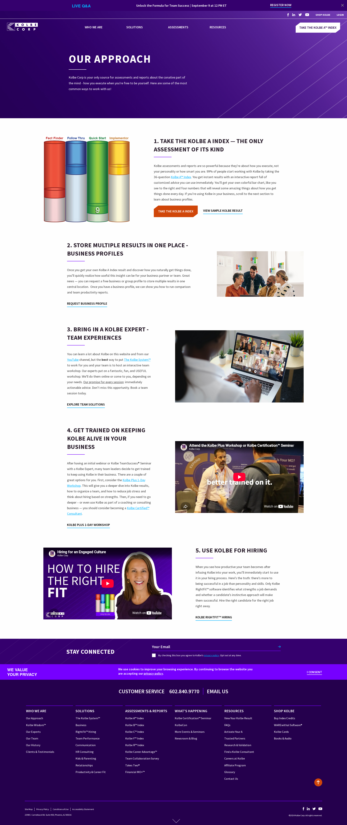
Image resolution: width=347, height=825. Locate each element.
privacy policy (211, 655)
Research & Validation (237, 745)
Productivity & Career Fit (91, 772)
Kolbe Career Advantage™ (141, 752)
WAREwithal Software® (288, 725)
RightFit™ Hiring (86, 731)
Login (340, 14)
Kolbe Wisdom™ (36, 725)
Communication (86, 745)
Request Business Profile (87, 303)
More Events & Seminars (190, 731)
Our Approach (34, 718)
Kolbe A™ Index (181, 177)
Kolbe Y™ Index (134, 738)
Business (81, 725)
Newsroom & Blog (186, 738)
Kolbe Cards (281, 731)
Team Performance (88, 738)
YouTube (73, 360)
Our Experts (33, 731)
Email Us (217, 691)
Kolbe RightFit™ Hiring (214, 617)
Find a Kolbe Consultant (239, 752)
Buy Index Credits (284, 718)
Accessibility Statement (83, 809)
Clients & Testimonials (40, 752)
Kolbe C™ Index (134, 731)
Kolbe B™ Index (134, 725)
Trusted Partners (234, 738)
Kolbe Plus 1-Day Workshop (88, 525)
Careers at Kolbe (234, 758)
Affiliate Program (235, 765)
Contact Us (231, 778)
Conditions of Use (60, 809)
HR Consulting (85, 752)
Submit (279, 647)
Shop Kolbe (323, 14)
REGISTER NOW (280, 5)
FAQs (227, 725)
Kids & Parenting (86, 758)
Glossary (229, 772)
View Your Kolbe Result (238, 718)
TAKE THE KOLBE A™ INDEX (318, 27)
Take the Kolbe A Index (175, 211)
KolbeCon (181, 725)
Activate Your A (233, 731)
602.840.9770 (184, 691)
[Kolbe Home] (22, 26)
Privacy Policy (42, 809)
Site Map (29, 809)
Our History (33, 745)
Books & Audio (283, 738)
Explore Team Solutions (86, 404)
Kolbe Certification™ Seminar (193, 718)
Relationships (84, 765)
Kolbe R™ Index (134, 745)
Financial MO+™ (135, 772)
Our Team (32, 738)
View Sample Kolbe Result (223, 210)
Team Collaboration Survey (142, 758)
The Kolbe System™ (137, 360)
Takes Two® (132, 765)
